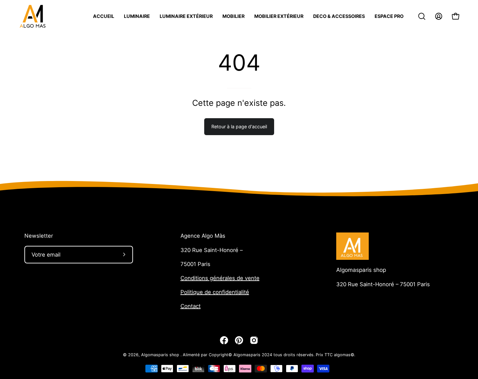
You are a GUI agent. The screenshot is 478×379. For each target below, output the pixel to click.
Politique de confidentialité (214, 292)
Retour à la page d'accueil (239, 126)
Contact (190, 306)
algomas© (344, 354)
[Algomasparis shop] (33, 16)
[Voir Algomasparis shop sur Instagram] (254, 340)
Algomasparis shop (361, 269)
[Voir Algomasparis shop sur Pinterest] (239, 340)
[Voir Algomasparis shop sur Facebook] (224, 340)
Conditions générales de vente (219, 278)
